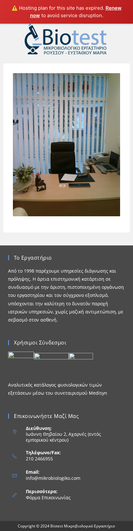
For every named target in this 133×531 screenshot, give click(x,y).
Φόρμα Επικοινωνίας (48, 497)
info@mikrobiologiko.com (53, 478)
